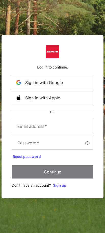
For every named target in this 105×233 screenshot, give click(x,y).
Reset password (27, 156)
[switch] (87, 142)
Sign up (59, 185)
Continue (52, 171)
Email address (32, 126)
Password (28, 143)
